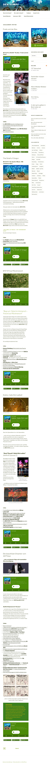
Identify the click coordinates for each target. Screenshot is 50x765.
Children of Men (14, 632)
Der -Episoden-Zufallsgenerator (13, 124)
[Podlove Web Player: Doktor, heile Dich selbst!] (16, 422)
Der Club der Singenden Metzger (11, 519)
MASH (33, 168)
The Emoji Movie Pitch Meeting (10, 636)
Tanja (32, 130)
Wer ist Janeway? (7, 625)
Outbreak (5, 357)
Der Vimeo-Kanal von (11, 518)
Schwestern (38, 182)
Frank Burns (41, 152)
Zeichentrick (34, 194)
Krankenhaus (41, 161)
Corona (43, 147)
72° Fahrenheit (36, 68)
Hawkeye (34, 154)
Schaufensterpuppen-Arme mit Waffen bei (13, 646)
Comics (38, 147)
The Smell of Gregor (11, 158)
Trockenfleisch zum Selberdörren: (13, 510)
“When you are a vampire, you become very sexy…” (15, 627)
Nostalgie (41, 173)
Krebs (33, 164)
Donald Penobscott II (20, 363)
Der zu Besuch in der (13, 239)
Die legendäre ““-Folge (12, 128)
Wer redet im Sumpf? (18, 13)
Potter (44, 175)
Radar (40, 178)
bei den (13, 516)
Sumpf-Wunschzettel (28, 16)
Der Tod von (9, 365)
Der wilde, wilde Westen (39, 137)
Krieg (37, 164)
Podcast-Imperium (10, 650)
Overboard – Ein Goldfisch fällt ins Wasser (13, 514)
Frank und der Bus (10, 29)
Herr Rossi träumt (7, 669)
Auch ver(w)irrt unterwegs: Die (13, 125)
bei (13, 367)
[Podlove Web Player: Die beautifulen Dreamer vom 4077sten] (16, 584)
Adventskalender (35, 145)
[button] (7, 152)
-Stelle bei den (13, 521)
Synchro (33, 189)
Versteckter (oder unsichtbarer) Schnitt (12, 630)
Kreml (6, 639)
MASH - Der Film (39, 168)
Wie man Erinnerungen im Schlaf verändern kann (14, 672)
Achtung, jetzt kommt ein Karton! (11, 663)
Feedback (29, 13)
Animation (43, 145)
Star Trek (34, 185)
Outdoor (33, 175)
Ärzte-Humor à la (9, 354)
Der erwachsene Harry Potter (10, 633)
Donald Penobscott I (8, 363)
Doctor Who (34, 152)
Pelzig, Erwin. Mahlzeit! (8, 661)
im (10, 362)
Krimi (41, 164)
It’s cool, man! (6, 644)
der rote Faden (35, 150)
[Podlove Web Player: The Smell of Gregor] (16, 190)
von (12, 527)
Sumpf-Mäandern (7, 16)
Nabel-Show (34, 173)
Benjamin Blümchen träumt (10, 667)
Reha (33, 182)
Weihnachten (34, 191)
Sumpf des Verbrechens (37, 187)
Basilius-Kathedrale (16, 639)
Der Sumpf (11, 4)
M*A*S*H (14, 629)
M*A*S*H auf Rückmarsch (13, 271)
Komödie (38, 159)
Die (4, 521)
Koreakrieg (34, 161)
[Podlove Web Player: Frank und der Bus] (16, 63)
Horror (33, 157)
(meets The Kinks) (10, 241)
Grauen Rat (15, 353)
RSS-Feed (33, 65)
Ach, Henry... (35, 97)
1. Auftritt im (10, 351)
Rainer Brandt (35, 180)
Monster (33, 171)
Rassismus (41, 180)
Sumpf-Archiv (36, 13)
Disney (41, 150)
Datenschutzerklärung (7, 762)
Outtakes (39, 175)
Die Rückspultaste (7, 658)
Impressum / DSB (17, 16)
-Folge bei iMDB (20, 629)
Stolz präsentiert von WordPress (20, 762)
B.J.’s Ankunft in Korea (8, 131)
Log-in (32, 61)
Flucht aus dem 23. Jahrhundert (11, 368)
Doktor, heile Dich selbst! (12, 395)
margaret (41, 166)
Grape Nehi (6, 356)
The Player (22, 632)
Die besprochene (7, 629)
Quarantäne (34, 178)
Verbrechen (39, 189)
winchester (41, 191)
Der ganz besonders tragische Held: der (15, 649)
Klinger (33, 159)
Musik (38, 171)
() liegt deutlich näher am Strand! (14, 513)
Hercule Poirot (40, 154)
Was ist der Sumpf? (7, 13)
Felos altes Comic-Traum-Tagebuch (11, 638)
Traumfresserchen (22, 667)
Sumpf (38, 185)
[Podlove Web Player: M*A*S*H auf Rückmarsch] (16, 298)
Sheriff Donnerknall (14, 664)
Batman (33, 147)
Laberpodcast (35, 166)
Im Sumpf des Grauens (41, 157)
